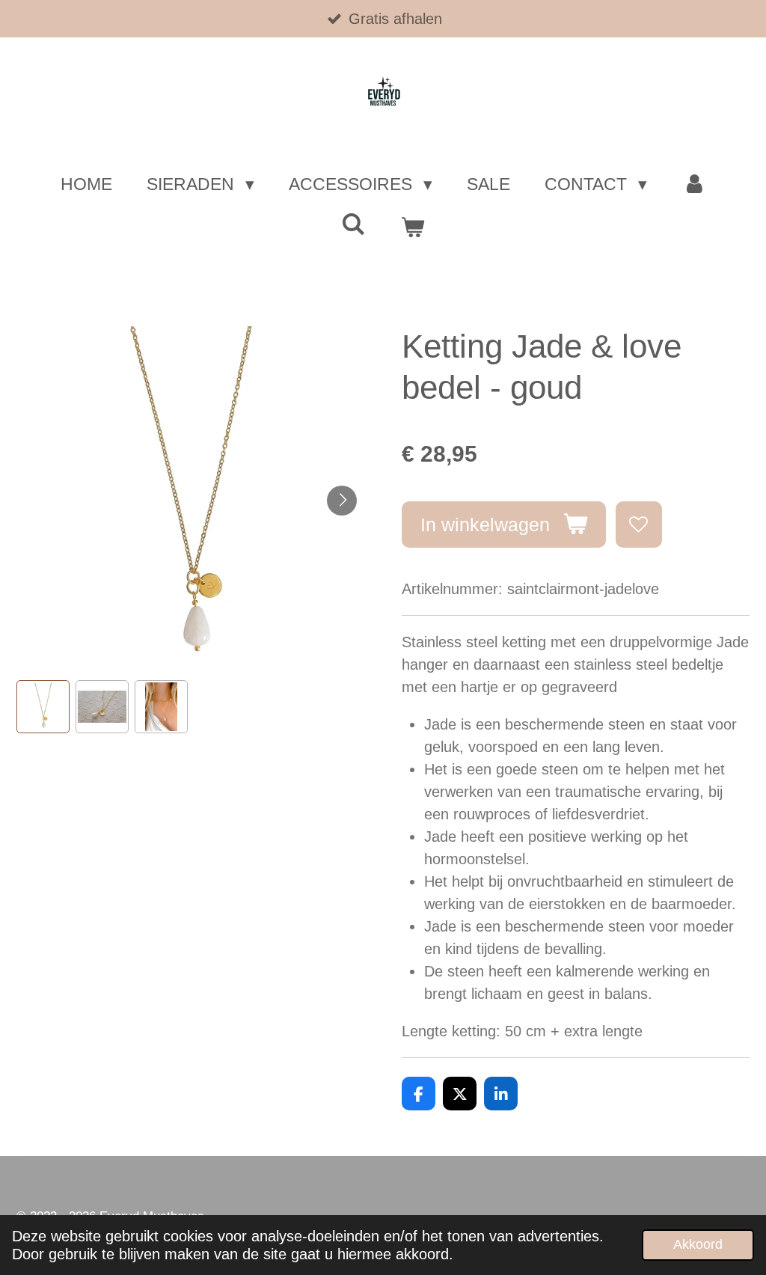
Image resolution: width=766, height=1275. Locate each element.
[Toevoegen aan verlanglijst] (639, 524)
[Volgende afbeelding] (342, 501)
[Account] (693, 184)
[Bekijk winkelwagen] (412, 228)
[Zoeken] (353, 225)
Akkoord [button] (698, 1244)
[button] (43, 706)
